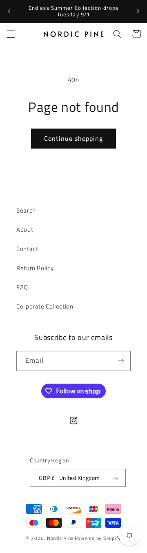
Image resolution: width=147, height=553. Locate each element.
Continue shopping (73, 138)
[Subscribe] (120, 361)
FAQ (22, 287)
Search (26, 210)
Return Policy (34, 268)
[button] (10, 33)
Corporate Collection (45, 306)
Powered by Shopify (98, 538)
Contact (27, 248)
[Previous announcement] (9, 11)
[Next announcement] (138, 11)
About (24, 229)
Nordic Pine (60, 538)
